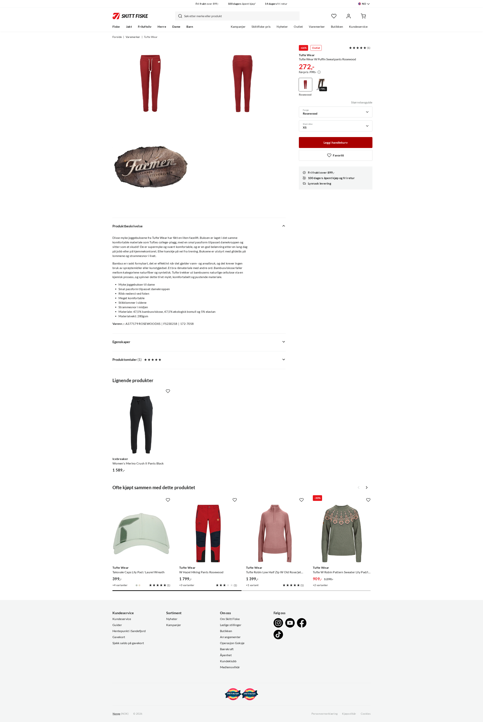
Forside (117, 36)
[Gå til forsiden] (130, 16)
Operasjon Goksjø (232, 643)
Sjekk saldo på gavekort (128, 643)
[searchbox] (241, 16)
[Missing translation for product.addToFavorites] (167, 391)
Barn (189, 26)
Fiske (116, 26)
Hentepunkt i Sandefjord (129, 631)
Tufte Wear (151, 36)
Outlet (298, 26)
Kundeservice (358, 26)
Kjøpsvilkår (349, 713)
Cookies (366, 713)
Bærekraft (227, 649)
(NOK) (120, 713)
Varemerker (317, 26)
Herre (162, 26)
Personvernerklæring (324, 713)
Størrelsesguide (361, 102)
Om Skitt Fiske (230, 619)
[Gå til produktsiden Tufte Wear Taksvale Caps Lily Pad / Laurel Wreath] (141, 533)
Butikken (337, 26)
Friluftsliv (145, 26)
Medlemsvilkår (230, 667)
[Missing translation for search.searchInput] (178, 16)
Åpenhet (226, 655)
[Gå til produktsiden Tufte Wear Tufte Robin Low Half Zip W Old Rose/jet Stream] (275, 533)
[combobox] (237, 16)
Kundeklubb (228, 661)
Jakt (129, 26)
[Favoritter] (334, 16)
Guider (117, 625)
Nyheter (282, 26)
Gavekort (118, 637)
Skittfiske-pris (261, 26)
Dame (176, 26)
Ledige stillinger (230, 625)
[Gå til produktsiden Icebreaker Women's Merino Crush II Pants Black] (141, 425)
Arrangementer (230, 637)
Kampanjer (238, 26)
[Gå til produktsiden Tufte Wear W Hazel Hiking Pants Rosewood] (208, 533)
